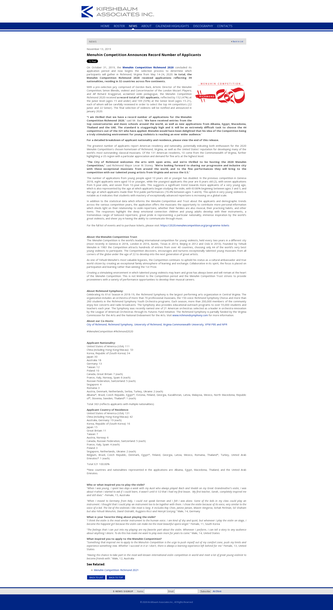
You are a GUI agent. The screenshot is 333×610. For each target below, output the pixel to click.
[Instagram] (240, 8)
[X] (234, 8)
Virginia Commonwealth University (183, 324)
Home (105, 26)
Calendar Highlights (172, 26)
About (146, 26)
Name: (140, 591)
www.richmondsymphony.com (190, 315)
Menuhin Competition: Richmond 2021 (116, 570)
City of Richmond (97, 324)
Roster (119, 26)
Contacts (224, 26)
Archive (217, 591)
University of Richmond (148, 324)
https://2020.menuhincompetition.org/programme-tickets (194, 225)
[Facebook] (229, 8)
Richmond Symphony (120, 324)
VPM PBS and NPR (216, 324)
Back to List (238, 41)
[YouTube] (246, 8)
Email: (171, 591)
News (133, 26)
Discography (203, 26)
